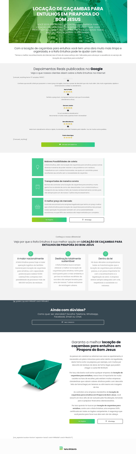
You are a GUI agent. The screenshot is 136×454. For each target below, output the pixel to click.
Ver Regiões (49, 220)
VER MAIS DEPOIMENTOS (69, 145)
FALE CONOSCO (69, 322)
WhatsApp (87, 220)
